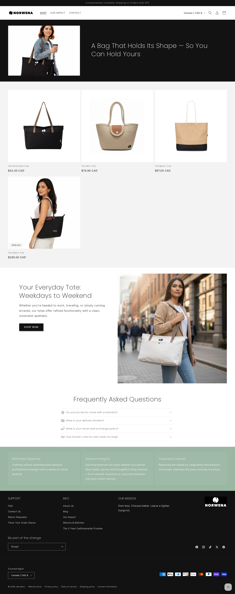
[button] (210, 12)
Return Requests (17, 517)
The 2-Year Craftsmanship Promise (83, 528)
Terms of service (69, 587)
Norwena (20, 587)
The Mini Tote (88, 166)
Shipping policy (87, 587)
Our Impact (69, 517)
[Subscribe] (61, 546)
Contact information (107, 587)
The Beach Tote (163, 166)
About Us (68, 505)
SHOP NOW (31, 327)
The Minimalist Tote (18, 166)
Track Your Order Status (22, 522)
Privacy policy (51, 587)
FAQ (10, 505)
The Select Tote (16, 253)
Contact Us (14, 511)
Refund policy (35, 587)
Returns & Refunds (73, 522)
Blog (65, 511)
